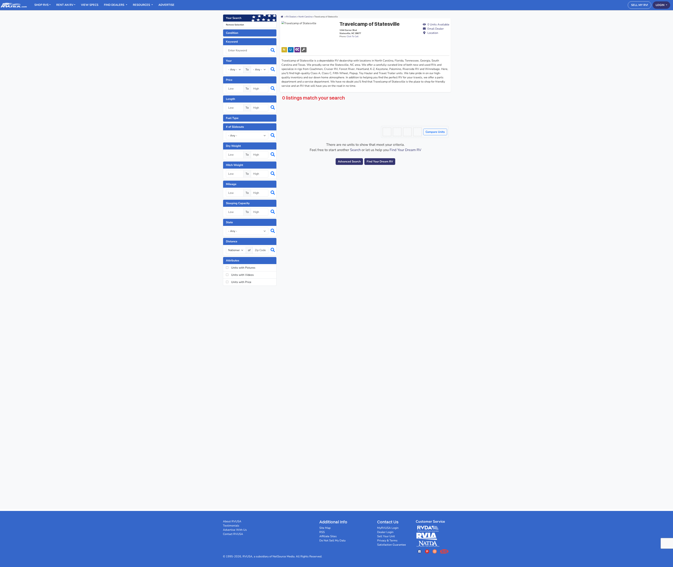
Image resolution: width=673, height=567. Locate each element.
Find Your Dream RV (405, 150)
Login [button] (660, 5)
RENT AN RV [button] (64, 5)
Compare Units (435, 132)
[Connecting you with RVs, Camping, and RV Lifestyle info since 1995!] (13, 5)
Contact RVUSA (233, 534)
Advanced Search (349, 161)
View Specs (89, 5)
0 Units (438, 24)
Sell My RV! (639, 5)
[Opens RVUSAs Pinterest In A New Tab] (427, 551)
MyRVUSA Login (388, 528)
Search (355, 150)
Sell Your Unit (386, 536)
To (247, 69)
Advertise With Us (235, 530)
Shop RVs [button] (41, 5)
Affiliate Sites (328, 536)
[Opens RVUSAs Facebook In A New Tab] (419, 551)
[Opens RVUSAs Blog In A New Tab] (444, 551)
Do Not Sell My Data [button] (332, 540)
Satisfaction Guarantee (391, 545)
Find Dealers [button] (114, 5)
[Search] (271, 50)
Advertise (166, 5)
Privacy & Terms (387, 540)
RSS (322, 532)
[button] (436, 29)
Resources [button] (142, 5)
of (249, 250)
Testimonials (231, 526)
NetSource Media (283, 556)
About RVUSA (232, 521)
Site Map (325, 528)
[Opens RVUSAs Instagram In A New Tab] (435, 551)
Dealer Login (385, 532)
